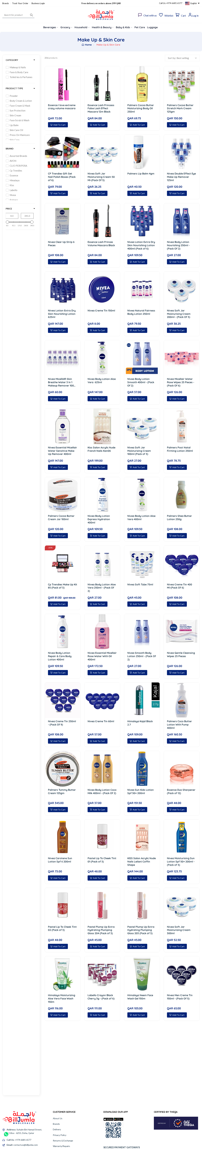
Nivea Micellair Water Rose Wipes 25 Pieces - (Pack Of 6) (180, 382)
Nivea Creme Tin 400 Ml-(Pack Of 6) (179, 586)
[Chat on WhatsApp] (6, 1133)
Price (9, 208)
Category (12, 60)
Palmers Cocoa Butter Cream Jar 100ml (61, 517)
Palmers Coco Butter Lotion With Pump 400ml (179, 724)
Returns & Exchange (63, 1140)
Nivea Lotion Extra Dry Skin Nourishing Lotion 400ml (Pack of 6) (141, 245)
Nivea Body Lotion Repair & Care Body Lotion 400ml (59, 656)
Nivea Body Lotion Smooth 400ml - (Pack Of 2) (140, 382)
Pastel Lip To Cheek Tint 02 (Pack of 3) (62, 928)
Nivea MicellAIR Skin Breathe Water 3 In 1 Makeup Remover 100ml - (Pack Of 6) (62, 382)
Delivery (57, 1129)
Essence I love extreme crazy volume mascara (61, 107)
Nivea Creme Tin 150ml (101, 310)
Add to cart (59, 124)
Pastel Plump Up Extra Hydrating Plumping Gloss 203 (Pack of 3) (140, 930)
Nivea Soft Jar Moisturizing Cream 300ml (178, 930)
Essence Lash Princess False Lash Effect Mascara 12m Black (101, 108)
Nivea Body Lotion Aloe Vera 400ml (141, 517)
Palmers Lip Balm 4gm (140, 173)
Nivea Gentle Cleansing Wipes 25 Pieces (181, 654)
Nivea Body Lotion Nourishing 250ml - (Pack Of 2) (178, 245)
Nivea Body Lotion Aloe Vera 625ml (102, 380)
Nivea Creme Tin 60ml (101, 721)
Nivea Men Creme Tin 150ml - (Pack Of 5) (180, 997)
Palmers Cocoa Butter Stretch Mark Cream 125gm (180, 108)
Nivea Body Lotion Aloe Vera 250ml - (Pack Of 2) (102, 588)
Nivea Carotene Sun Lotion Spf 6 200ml (60, 860)
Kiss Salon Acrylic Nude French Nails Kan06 (101, 449)
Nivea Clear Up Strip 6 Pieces (61, 243)
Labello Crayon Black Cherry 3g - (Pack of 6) (101, 997)
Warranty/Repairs (61, 1146)
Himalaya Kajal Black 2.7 (140, 723)
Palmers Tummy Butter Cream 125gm (62, 791)
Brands (5, 3)
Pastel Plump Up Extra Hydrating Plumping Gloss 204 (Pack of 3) (101, 930)
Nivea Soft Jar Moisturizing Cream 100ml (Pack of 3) (139, 451)
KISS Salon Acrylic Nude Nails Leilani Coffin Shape (141, 861)
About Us (57, 1118)
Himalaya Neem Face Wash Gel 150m (140, 997)
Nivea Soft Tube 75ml (140, 584)
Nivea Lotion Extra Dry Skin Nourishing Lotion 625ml (62, 314)
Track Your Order (20, 3)
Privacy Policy (59, 1135)
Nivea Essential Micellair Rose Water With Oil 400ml (102, 656)
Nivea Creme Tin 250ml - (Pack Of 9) (62, 723)
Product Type (14, 88)
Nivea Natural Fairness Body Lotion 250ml (141, 312)
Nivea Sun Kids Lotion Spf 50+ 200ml (140, 791)
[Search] (31, 15)
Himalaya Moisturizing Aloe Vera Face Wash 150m (61, 998)
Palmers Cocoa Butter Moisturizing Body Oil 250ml (140, 108)
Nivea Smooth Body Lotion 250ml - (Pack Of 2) (141, 656)
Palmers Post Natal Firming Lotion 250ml (180, 449)
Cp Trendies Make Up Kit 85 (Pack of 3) (62, 586)
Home (88, 44)
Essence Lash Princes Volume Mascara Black (101, 243)
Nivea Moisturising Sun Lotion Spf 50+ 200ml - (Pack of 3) (181, 861)
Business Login (38, 3)
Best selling (183, 58)
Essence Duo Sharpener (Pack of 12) (181, 791)
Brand (10, 148)
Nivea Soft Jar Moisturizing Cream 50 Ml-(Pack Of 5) (101, 177)
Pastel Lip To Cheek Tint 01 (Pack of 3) (102, 860)
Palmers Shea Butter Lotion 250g (179, 517)
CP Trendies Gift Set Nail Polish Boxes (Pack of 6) (62, 177)
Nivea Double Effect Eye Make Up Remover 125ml (181, 177)
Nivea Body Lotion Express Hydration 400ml (99, 519)
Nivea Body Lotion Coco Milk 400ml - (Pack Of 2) (102, 791)
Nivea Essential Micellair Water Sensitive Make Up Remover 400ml (62, 451)
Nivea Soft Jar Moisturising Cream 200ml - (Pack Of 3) (178, 314)
